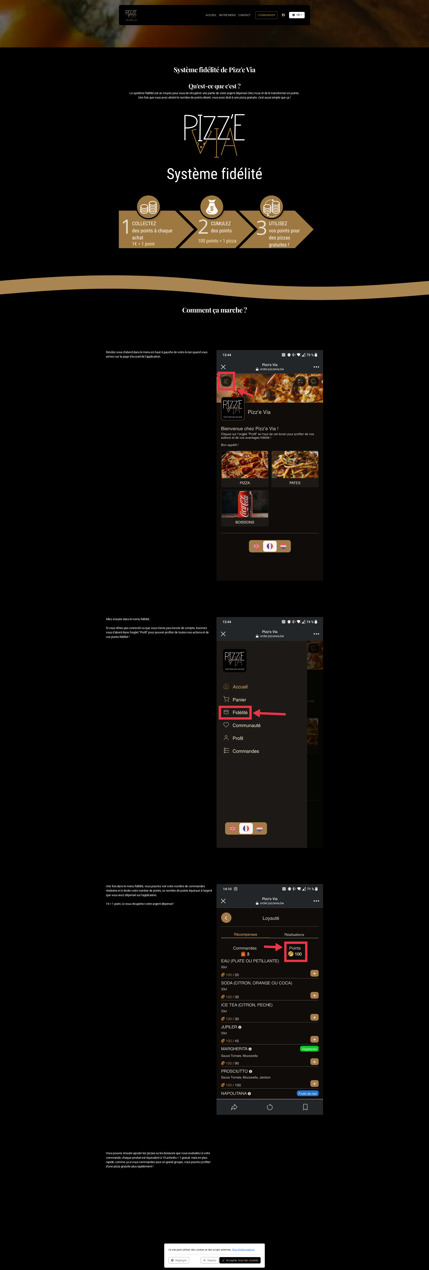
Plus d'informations (243, 1249)
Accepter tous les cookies (242, 1260)
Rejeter (212, 1260)
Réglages (181, 1260)
